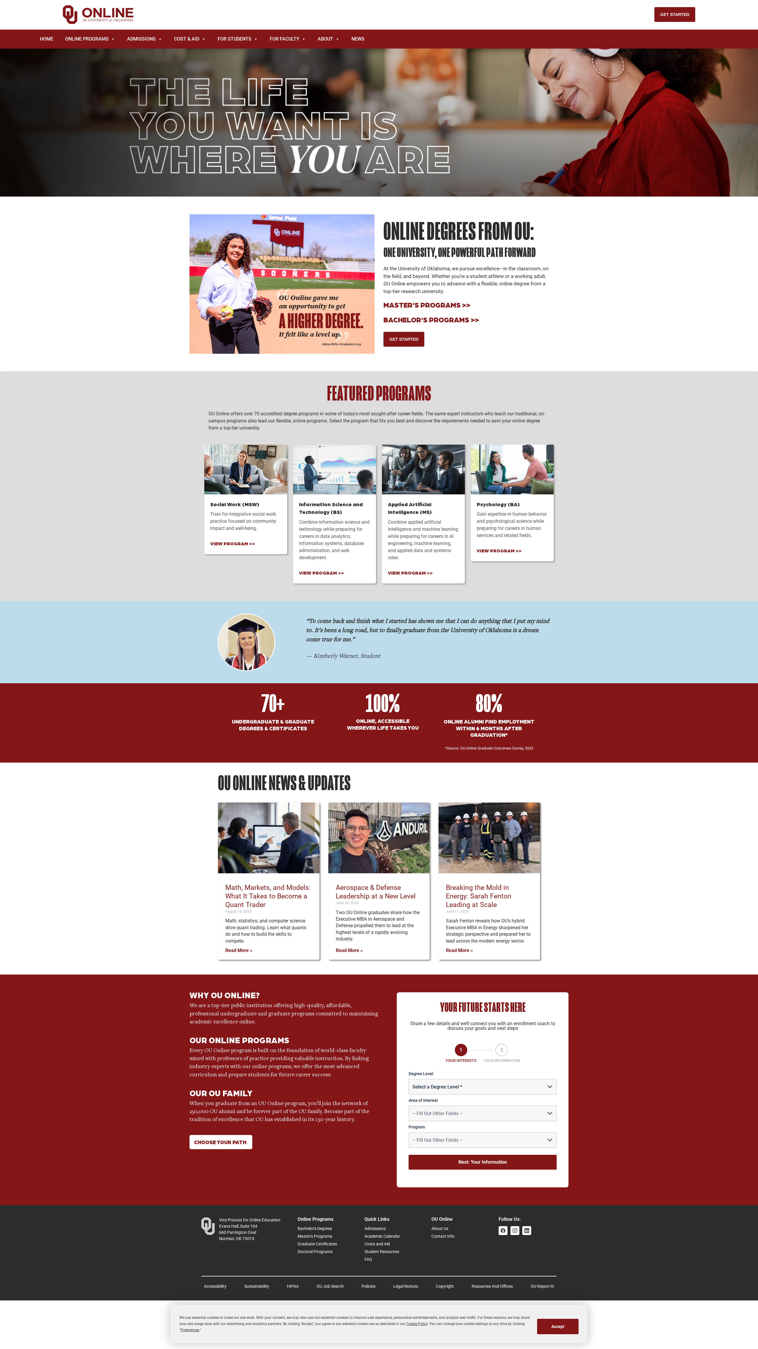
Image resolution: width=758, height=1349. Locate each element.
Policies (368, 1286)
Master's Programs (315, 1236)
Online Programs (87, 39)
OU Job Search (330, 1286)
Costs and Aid (377, 1244)
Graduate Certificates (317, 1244)
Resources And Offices (492, 1286)
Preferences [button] (190, 1330)
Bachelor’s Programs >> (431, 319)
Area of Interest (423, 1100)
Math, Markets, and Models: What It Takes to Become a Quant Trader (268, 896)
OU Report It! (542, 1286)
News (357, 39)
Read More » (238, 950)
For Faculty (284, 39)
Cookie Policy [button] (417, 1324)
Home (46, 39)
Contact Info (443, 1236)
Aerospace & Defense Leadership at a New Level (376, 892)
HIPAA (293, 1286)
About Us (439, 1228)
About (325, 39)
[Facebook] (503, 1230)
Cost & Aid (186, 39)
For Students (234, 39)
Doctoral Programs (315, 1251)
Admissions (141, 39)
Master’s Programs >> (426, 304)
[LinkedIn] (526, 1230)
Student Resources (381, 1251)
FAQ (368, 1259)
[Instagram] (514, 1230)
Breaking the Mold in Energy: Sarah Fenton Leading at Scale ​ (478, 896)
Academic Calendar (382, 1236)
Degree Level (421, 1073)
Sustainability (256, 1286)
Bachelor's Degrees (315, 1228)
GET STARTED (674, 14)
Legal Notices (405, 1286)
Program (417, 1127)
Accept (557, 1326)
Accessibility (215, 1286)
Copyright (445, 1286)
